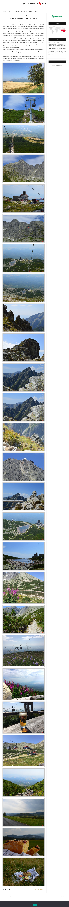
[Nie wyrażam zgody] (67, 904)
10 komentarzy (28, 21)
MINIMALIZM (24, 11)
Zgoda (34, 905)
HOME (4, 11)
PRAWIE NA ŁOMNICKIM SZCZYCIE (24, 18)
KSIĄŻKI (31, 11)
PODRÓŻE (9, 11)
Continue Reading (39, 889)
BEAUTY (37, 11)
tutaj (19, 60)
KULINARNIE (17, 11)
